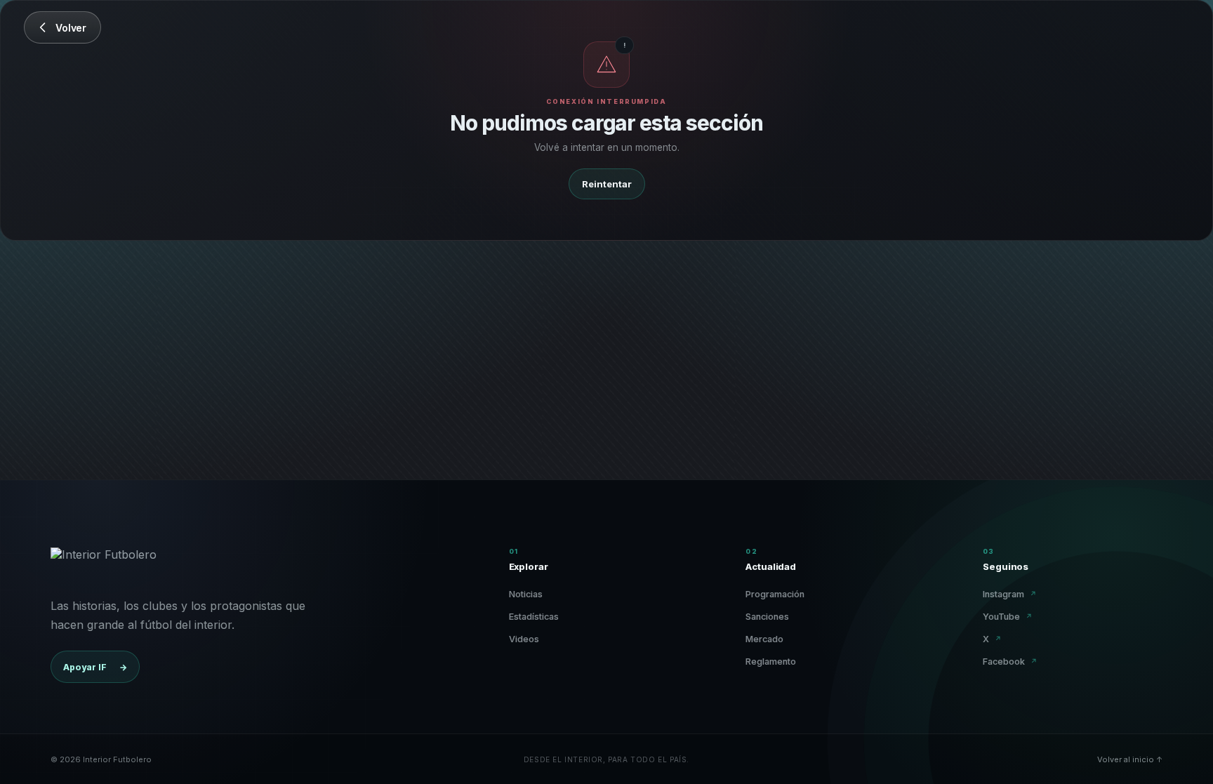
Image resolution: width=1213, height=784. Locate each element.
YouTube (1008, 616)
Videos (524, 639)
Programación (774, 594)
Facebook (1010, 661)
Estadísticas (534, 616)
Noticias (526, 594)
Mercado (764, 639)
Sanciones (767, 616)
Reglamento (770, 661)
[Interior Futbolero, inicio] (104, 564)
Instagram (1010, 594)
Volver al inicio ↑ (1129, 759)
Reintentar (607, 184)
